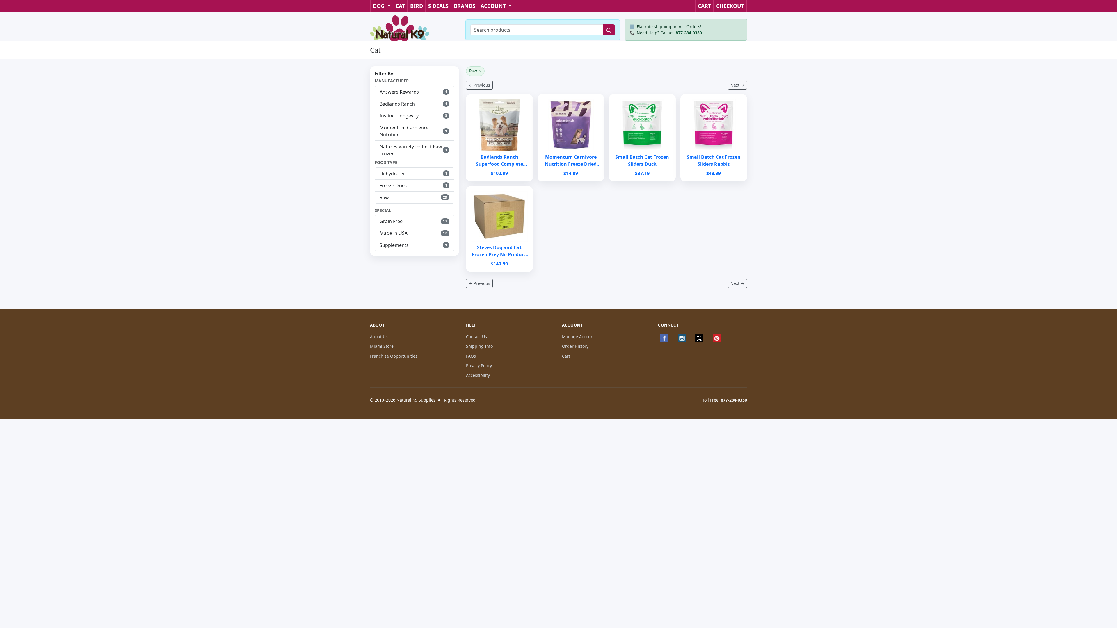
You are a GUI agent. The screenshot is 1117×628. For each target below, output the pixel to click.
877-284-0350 (689, 32)
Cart (566, 356)
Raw (475, 71)
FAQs (471, 356)
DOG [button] (379, 5)
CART (704, 5)
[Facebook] (664, 338)
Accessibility (478, 375)
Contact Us (476, 336)
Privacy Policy (479, 365)
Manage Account (578, 336)
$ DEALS (438, 5)
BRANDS (464, 5)
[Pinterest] (716, 338)
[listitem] (414, 92)
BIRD (416, 5)
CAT (400, 5)
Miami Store (382, 346)
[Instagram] (681, 338)
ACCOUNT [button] (494, 5)
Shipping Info (479, 346)
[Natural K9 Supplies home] (400, 27)
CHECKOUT (730, 5)
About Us (379, 336)
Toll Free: (724, 400)
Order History (575, 346)
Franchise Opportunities (393, 356)
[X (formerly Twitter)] (699, 338)
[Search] (609, 29)
